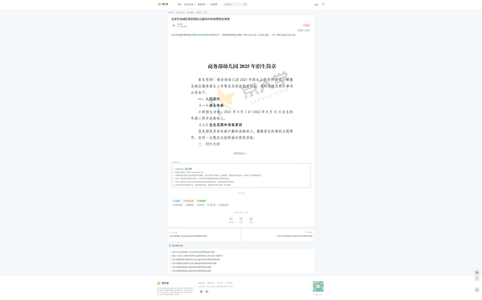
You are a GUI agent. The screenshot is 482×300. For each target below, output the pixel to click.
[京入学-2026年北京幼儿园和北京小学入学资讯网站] (163, 283)
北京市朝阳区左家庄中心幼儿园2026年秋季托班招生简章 (194, 263)
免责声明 (210, 283)
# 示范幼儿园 (223, 205)
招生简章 (202, 201)
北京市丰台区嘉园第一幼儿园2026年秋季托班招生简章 (193, 252)
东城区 (198, 12)
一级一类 (275, 34)
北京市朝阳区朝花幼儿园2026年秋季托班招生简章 (191, 267)
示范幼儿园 (290, 34)
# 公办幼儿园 (177, 205)
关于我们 (229, 283)
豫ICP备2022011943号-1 (225, 286)
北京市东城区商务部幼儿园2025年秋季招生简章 (200, 19)
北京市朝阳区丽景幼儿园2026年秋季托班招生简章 (191, 270)
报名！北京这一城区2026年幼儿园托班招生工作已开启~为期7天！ (198, 255)
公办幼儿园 (251, 34)
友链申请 (201, 283)
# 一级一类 (211, 205)
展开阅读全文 (240, 153)
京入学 (180, 24)
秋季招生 (206, 34)
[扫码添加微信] (476, 272)
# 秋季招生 (189, 205)
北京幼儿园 (180, 12)
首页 (172, 12)
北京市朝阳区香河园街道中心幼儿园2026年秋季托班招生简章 (196, 259)
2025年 (198, 34)
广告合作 (220, 283)
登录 (316, 4)
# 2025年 (200, 205)
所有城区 (190, 12)
